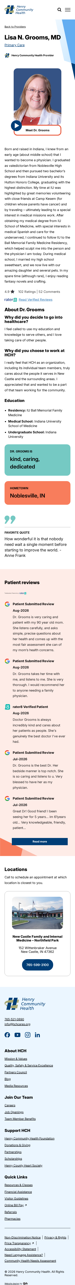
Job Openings (14, 1112)
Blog (8, 1079)
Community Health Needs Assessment (30, 1260)
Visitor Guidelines (16, 1198)
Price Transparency (18, 1243)
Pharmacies (12, 1218)
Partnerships (13, 1152)
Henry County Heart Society (23, 1165)
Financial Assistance (18, 1192)
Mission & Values (16, 1058)
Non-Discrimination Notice (23, 1237)
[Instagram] (27, 1035)
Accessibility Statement (20, 1249)
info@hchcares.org (17, 1024)
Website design (12, 1283)
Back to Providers (15, 26)
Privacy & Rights (55, 1237)
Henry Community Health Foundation (29, 1138)
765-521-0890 (14, 1019)
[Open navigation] (67, 9)
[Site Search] (59, 10)
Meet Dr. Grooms (32, 131)
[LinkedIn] (37, 1034)
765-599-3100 (37, 965)
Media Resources (16, 1086)
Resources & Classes (19, 1185)
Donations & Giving (17, 1145)
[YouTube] (17, 1035)
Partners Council (16, 1072)
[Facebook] (7, 1035)
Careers (10, 1105)
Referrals (11, 1212)
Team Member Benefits (20, 1119)
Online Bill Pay (14, 1205)
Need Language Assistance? (24, 1255)
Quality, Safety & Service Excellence (29, 1065)
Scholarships (13, 1158)
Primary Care (15, 45)
